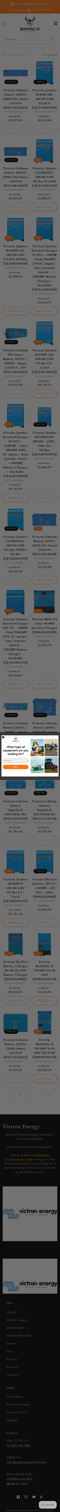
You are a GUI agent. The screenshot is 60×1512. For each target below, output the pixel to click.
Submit (16, 767)
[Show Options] (27, 761)
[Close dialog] (3, 737)
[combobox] (15, 761)
